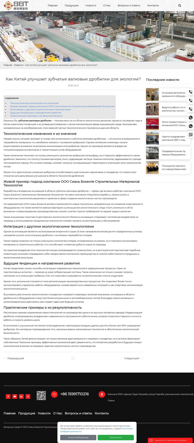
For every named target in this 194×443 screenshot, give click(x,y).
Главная (8, 65)
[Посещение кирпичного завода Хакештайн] (152, 167)
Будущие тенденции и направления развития (35, 112)
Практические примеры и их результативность (36, 116)
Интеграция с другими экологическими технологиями (40, 109)
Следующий (131, 358)
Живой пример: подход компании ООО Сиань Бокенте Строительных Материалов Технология (62, 106)
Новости (18, 65)
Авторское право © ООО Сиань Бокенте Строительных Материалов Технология (43, 427)
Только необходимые (78, 437)
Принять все (116, 437)
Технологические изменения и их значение (34, 103)
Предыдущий (15, 358)
